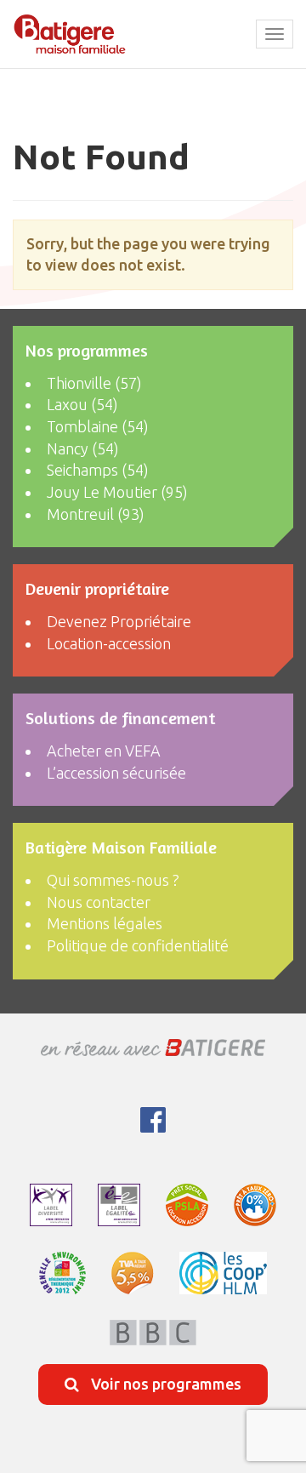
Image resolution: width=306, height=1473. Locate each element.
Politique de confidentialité (138, 945)
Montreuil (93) (95, 513)
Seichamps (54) (98, 469)
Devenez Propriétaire (119, 621)
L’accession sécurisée (116, 772)
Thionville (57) (94, 382)
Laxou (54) (82, 404)
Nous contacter (98, 902)
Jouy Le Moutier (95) (117, 491)
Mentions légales (104, 923)
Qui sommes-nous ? (113, 879)
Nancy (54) (83, 448)
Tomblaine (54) (98, 426)
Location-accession (109, 643)
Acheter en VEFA (104, 750)
